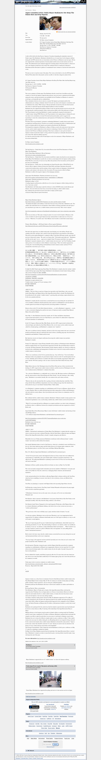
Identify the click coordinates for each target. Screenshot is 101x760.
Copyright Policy (24, 758)
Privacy (30, 758)
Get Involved (41, 738)
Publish (71, 3)
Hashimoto (29, 645)
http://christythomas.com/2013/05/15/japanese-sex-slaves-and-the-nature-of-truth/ (45, 201)
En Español (62, 723)
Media (59, 726)
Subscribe (49, 3)
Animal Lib (31, 723)
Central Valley (38, 716)
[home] (27, 1)
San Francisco (28, 10)
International (58, 718)
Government (39, 726)
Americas (41, 733)
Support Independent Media (32, 699)
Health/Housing (47, 726)
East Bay (50, 716)
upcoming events (65, 707)
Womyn (34, 10)
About (29, 3)
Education (55, 723)
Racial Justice (51, 728)
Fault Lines (67, 738)
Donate (81, 3)
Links (72, 738)
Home (19, 3)
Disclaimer (18, 758)
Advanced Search (50, 746)
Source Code (40, 758)
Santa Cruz (43, 718)
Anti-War (37, 723)
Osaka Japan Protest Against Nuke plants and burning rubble (41, 666)
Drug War (50, 723)
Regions (28, 714)
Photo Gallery (49, 738)
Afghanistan (59, 733)
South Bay (56, 716)
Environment (69, 723)
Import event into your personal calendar (67, 31)
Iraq (49, 733)
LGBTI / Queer (68, 726)
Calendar (61, 3)
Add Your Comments (31, 696)
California (49, 718)
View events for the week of (68, 7)
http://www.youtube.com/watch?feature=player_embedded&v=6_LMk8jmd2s (44, 177)
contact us (53, 709)
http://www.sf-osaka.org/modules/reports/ (35, 155)
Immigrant (54, 726)
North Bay (44, 716)
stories (67, 706)
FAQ (28, 738)
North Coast (31, 716)
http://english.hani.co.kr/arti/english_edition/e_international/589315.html (43, 564)
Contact (39, 3)
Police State (44, 728)
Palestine (53, 733)
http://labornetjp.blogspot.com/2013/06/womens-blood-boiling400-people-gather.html (46, 226)
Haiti (46, 733)
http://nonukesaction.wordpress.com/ (34, 144)
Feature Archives (58, 738)
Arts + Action (43, 723)
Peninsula (70, 716)
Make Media (34, 738)
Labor (63, 726)
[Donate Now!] (34, 707)
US (53, 718)
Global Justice (32, 726)
